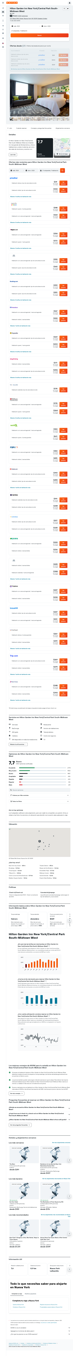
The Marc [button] (12, 1164)
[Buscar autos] (3, 15)
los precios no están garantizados (49, 1322)
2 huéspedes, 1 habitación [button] (19, 31)
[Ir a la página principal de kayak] (12, 3)
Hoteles (22, 1343)
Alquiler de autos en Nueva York (48, 1304)
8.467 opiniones (23, 16)
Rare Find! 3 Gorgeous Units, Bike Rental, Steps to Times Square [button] (24, 1238)
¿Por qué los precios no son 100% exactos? (24, 1334)
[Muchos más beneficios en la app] (3, 20)
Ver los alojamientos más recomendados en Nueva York (55, 1215)
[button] (3, 3)
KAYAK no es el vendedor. (18, 1328)
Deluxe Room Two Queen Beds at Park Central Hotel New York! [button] (53, 1238)
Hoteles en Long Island (27, 1345)
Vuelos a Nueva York (18, 1304)
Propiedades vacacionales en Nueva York (51, 1307)
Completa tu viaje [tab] (17, 1294)
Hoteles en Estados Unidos (49, 1343)
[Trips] (3, 38)
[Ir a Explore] (3, 26)
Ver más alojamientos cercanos (61, 1142)
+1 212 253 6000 (15, 20)
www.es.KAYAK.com (13, 1343)
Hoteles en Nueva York (19, 1307)
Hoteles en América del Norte (33, 1343)
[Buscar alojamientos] (3, 12)
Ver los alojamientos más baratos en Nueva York (56, 1178)
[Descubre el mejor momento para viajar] (3, 33)
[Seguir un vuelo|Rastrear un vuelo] (3, 29)
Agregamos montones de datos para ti (22, 1331)
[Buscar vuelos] (3, 8)
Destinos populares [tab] (30, 1294)
